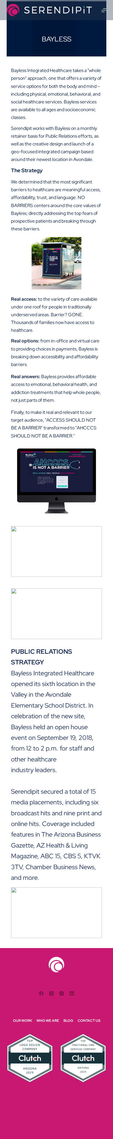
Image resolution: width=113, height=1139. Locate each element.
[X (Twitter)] (51, 993)
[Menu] (103, 10)
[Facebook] (41, 993)
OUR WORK (22, 1021)
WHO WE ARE (48, 1021)
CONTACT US (89, 1021)
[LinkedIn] (72, 993)
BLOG (68, 1021)
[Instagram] (61, 993)
